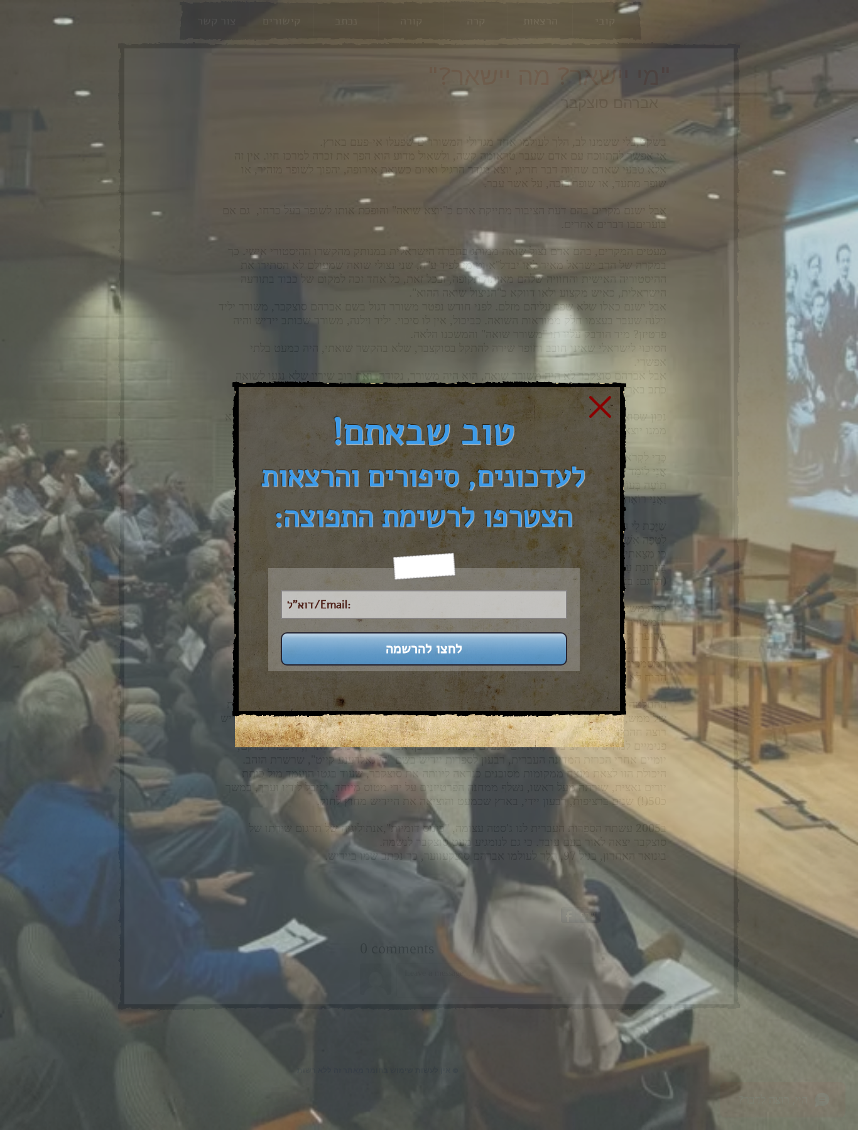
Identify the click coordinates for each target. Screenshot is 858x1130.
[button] (600, 407)
